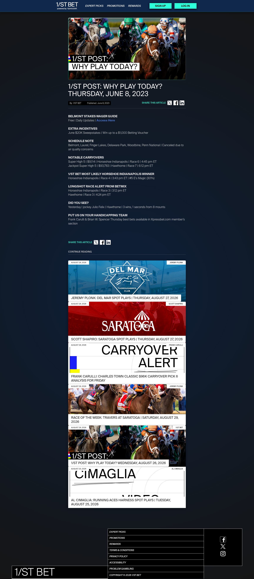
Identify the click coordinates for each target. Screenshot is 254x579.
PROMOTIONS (116, 6)
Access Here (105, 120)
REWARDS (134, 6)
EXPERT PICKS (94, 6)
